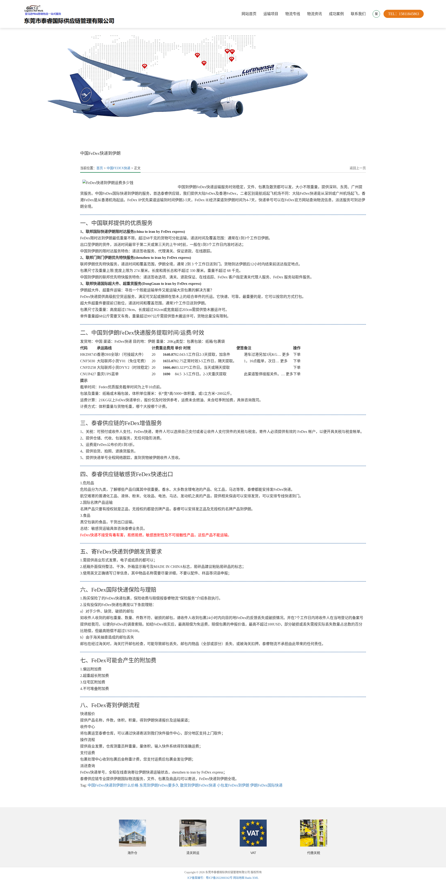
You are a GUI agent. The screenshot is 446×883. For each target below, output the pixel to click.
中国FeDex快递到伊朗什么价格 (113, 785)
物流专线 (292, 14)
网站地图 (238, 878)
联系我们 (358, 14)
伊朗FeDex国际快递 (266, 785)
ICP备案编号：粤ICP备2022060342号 (210, 878)
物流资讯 (314, 14)
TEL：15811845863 (403, 14)
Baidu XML (252, 878)
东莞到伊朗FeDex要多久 (159, 785)
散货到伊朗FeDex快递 (198, 785)
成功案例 (336, 14)
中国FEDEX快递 (118, 168)
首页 (99, 168)
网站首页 (249, 14)
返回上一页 (358, 168)
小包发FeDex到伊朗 (233, 785)
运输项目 (270, 14)
